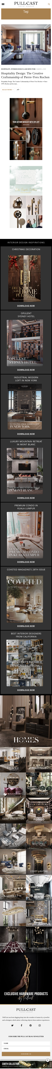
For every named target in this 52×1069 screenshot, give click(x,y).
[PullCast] (26, 4)
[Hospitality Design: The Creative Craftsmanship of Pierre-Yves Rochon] (26, 44)
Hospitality (5, 69)
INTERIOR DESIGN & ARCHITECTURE (23, 69)
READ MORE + (7, 90)
